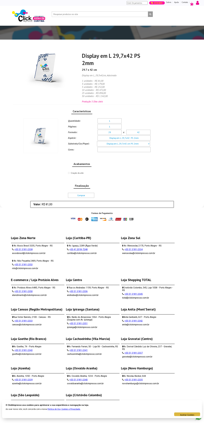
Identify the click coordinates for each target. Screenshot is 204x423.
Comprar (81, 195)
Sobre (168, 2)
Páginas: (72, 126)
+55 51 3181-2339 (23, 379)
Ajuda (176, 2)
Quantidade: (74, 120)
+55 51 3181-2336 (78, 291)
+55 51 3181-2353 (23, 264)
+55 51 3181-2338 (23, 249)
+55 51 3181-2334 (133, 249)
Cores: (71, 149)
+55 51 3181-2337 (133, 353)
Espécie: (72, 137)
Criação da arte (77, 173)
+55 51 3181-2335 (133, 379)
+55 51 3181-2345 (133, 294)
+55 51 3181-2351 (78, 323)
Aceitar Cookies (187, 414)
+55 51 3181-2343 (23, 350)
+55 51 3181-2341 (78, 350)
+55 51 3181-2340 (78, 379)
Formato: (72, 132)
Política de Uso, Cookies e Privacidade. (64, 409)
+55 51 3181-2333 (23, 321)
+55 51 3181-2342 (133, 321)
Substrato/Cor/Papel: (79, 143)
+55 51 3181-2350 (23, 291)
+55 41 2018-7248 (78, 249)
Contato (185, 2)
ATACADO (158, 3)
